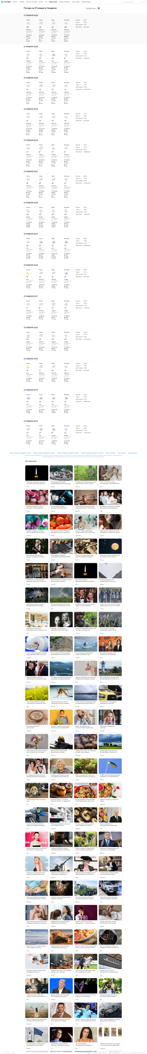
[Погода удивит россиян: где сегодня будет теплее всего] (110, 745)
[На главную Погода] (7, 2)
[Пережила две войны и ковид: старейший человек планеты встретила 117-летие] (61, 769)
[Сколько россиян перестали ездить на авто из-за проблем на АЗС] (36, 989)
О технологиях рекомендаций (114, 1053)
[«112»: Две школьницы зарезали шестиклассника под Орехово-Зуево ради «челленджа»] (36, 476)
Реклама (13, 1053)
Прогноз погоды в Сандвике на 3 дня (20, 453)
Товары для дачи (132, 453)
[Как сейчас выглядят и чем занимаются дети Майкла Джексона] (110, 647)
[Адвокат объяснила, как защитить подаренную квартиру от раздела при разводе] (85, 672)
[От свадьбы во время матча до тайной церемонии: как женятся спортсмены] (36, 769)
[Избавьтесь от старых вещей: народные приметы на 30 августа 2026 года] (36, 574)
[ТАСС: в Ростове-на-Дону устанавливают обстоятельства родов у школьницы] (110, 476)
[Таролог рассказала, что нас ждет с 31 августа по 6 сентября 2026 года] (110, 1038)
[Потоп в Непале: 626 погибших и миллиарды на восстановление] (61, 647)
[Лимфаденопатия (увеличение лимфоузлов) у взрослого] (61, 916)
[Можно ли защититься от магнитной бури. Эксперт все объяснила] (85, 721)
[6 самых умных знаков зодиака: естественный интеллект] (110, 867)
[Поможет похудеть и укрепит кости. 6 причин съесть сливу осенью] (36, 525)
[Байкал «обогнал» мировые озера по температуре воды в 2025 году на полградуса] (85, 696)
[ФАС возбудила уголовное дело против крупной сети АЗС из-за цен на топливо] (110, 672)
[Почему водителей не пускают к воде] (36, 794)
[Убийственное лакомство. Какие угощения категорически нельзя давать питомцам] (110, 525)
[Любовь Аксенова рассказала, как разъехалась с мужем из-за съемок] (36, 843)
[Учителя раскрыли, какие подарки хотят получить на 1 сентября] (36, 745)
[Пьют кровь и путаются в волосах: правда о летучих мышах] (85, 989)
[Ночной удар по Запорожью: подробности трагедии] (110, 696)
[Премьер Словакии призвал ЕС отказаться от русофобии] (110, 843)
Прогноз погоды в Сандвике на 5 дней (44, 453)
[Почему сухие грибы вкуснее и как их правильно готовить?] (85, 818)
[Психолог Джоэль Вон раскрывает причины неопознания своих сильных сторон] (36, 1014)
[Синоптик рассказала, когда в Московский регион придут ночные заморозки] (36, 598)
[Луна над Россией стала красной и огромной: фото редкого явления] (110, 550)
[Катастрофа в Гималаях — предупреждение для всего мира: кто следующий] (61, 476)
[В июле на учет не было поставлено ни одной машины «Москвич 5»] (110, 965)
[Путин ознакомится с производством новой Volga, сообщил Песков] (110, 818)
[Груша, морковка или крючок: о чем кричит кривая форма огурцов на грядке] (110, 989)
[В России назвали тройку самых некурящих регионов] (36, 965)
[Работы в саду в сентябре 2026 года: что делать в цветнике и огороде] (85, 843)
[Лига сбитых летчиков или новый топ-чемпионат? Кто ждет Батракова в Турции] (85, 965)
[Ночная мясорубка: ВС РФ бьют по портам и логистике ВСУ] (85, 623)
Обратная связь (125, 1053)
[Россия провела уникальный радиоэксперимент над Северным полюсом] (85, 647)
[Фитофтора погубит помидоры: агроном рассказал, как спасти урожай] (61, 525)
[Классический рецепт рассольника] (36, 721)
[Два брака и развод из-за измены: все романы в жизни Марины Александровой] (110, 501)
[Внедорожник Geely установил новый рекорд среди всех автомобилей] (61, 940)
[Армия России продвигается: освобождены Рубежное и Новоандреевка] (61, 867)
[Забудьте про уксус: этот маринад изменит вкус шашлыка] (85, 745)
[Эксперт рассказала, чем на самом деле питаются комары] (61, 696)
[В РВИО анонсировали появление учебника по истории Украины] (110, 769)
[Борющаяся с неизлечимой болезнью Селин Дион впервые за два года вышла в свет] (61, 1038)
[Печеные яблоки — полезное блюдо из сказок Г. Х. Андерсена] (61, 794)
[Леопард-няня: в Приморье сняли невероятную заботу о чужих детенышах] (85, 476)
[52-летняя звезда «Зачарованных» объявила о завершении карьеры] (85, 1038)
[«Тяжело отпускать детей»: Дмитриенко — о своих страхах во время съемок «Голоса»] (85, 916)
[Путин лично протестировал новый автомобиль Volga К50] (110, 892)
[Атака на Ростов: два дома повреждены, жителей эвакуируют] (61, 745)
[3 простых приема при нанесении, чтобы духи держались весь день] (36, 916)
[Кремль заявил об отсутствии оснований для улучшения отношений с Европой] (61, 989)
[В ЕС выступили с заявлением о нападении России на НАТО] (36, 1038)
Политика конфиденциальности (99, 1053)
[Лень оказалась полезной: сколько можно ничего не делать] (61, 574)
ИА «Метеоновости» (141, 1053)
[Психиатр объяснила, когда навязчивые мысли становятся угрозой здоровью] (61, 843)
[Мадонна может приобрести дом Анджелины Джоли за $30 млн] (85, 867)
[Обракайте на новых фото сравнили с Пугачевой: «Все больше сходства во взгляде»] (61, 623)
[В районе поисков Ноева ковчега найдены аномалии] (61, 892)
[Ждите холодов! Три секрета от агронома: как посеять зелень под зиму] (85, 769)
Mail (2, 1053)
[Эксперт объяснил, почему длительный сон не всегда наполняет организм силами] (110, 916)
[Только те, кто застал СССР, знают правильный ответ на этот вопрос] (110, 598)
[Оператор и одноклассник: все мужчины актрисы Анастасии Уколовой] (36, 867)
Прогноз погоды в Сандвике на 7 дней (68, 453)
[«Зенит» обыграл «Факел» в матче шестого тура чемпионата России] (85, 1014)
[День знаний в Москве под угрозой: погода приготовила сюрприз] (36, 550)
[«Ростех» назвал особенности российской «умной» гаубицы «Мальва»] (85, 892)
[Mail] (2, 2)
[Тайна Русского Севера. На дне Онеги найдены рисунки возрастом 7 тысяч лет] (36, 940)
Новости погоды (110, 453)
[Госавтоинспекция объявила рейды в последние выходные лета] (36, 818)
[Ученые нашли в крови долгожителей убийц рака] (61, 501)
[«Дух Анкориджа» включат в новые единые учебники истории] (36, 672)
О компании (7, 1053)
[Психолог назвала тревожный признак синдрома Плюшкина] (85, 550)
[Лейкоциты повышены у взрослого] (110, 721)
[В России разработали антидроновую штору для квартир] (110, 574)
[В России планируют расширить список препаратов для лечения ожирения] (36, 892)
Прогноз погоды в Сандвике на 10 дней (92, 453)
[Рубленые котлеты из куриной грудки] (110, 794)
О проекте (89, 1053)
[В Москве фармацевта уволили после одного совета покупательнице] (61, 818)
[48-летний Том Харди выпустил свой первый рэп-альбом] (61, 1014)
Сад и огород (121, 453)
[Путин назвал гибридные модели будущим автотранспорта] (110, 1014)
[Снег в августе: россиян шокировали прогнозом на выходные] (110, 623)
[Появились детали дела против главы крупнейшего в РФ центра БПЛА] (85, 501)
